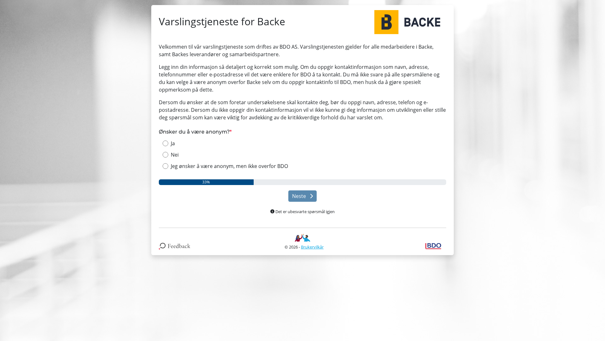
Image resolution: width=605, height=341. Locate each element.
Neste (299, 196)
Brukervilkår (312, 247)
